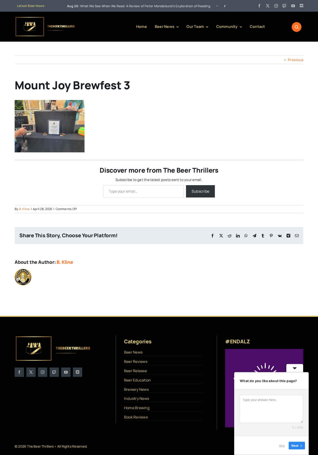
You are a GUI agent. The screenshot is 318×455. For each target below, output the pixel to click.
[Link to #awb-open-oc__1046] (296, 27)
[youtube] (293, 6)
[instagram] (276, 6)
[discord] (301, 6)
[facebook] (259, 6)
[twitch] (284, 6)
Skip (282, 445)
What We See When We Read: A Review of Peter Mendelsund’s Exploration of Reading (123, 6)
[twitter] (268, 6)
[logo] (45, 18)
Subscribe (200, 191)
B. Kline (24, 209)
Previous (295, 59)
